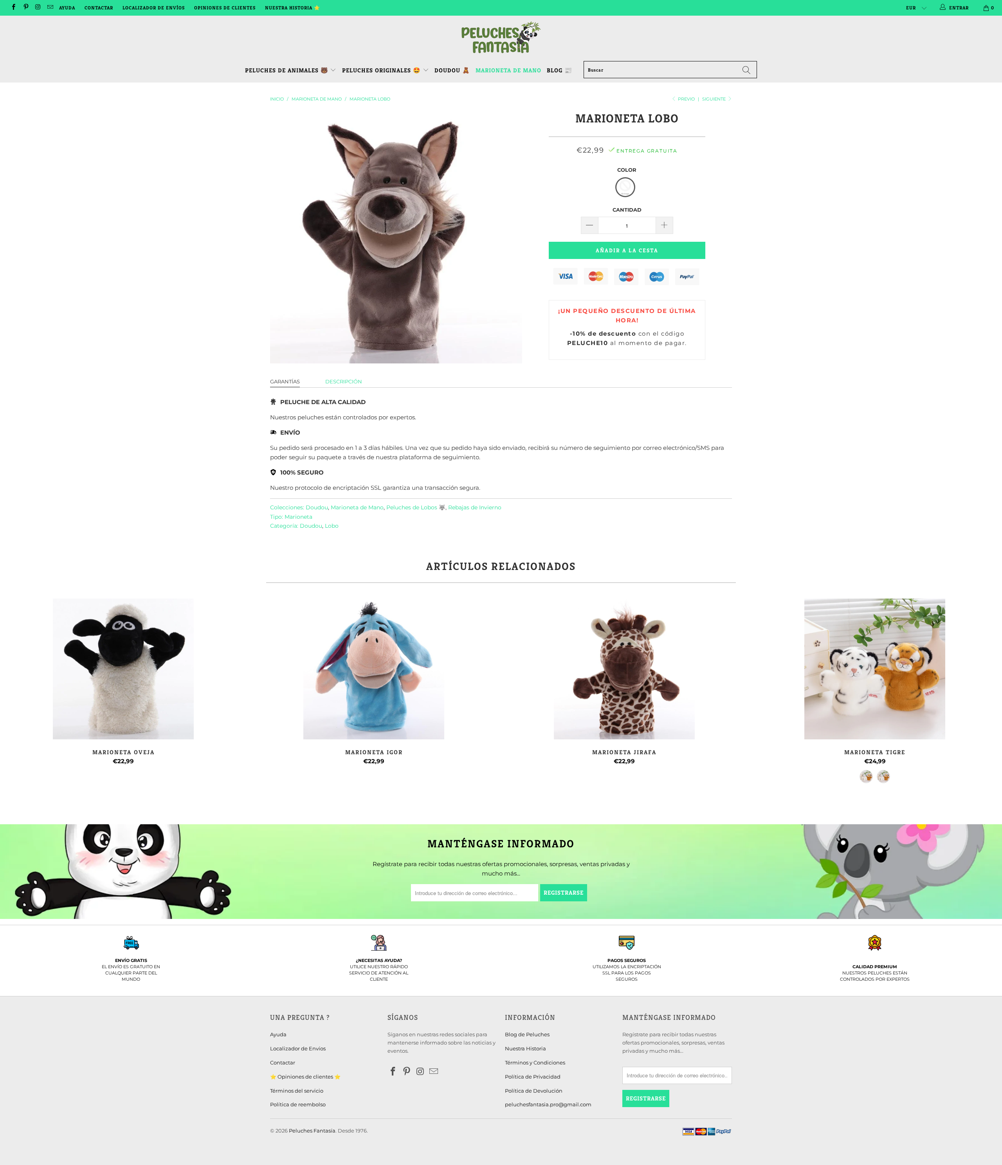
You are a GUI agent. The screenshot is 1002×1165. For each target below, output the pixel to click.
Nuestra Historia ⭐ (292, 8)
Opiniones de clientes (225, 8)
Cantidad (627, 210)
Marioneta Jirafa (624, 669)
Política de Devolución (533, 1091)
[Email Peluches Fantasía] (50, 8)
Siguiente (714, 99)
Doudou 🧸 (452, 70)
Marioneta (298, 517)
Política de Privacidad (532, 1076)
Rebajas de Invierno (474, 507)
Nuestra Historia (525, 1048)
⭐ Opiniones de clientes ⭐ (305, 1076)
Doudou (317, 507)
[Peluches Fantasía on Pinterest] (25, 8)
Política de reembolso (298, 1104)
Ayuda (67, 8)
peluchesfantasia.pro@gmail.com (548, 1104)
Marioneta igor (373, 669)
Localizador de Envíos (154, 8)
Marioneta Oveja (123, 669)
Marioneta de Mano (508, 70)
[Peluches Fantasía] (501, 38)
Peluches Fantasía (312, 1130)
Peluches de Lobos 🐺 (415, 507)
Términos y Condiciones (535, 1062)
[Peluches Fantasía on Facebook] (13, 8)
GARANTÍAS (285, 381)
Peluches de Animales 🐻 (286, 70)
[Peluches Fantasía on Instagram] (37, 8)
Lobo (332, 526)
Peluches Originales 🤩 (382, 70)
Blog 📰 (559, 70)
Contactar (99, 8)
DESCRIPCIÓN (343, 381)
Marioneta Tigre (875, 669)
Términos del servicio (296, 1091)
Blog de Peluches (527, 1034)
